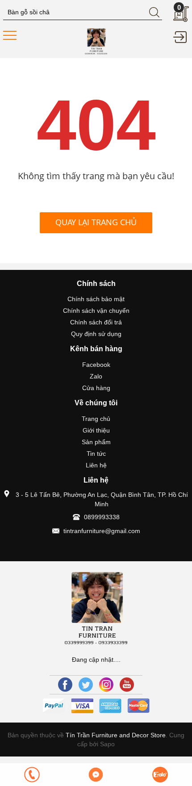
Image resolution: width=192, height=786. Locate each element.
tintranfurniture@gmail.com (101, 530)
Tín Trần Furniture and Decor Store (116, 735)
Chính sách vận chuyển (96, 310)
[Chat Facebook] (96, 774)
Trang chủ (96, 418)
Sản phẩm (96, 442)
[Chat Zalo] (160, 774)
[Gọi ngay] (32, 774)
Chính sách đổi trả (96, 322)
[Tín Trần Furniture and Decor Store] (96, 40)
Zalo (96, 376)
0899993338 (102, 517)
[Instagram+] (106, 684)
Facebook (96, 364)
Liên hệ (96, 465)
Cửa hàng (96, 387)
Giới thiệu (96, 430)
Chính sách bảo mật (96, 299)
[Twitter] (86, 684)
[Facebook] (65, 684)
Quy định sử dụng (96, 333)
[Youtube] (127, 684)
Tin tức (96, 453)
